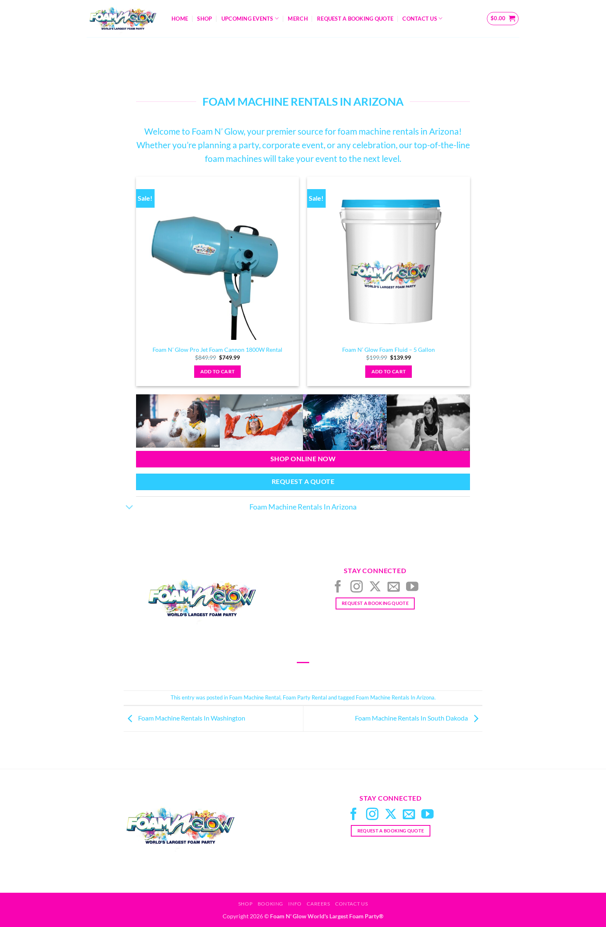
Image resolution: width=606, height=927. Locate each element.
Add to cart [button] (217, 371)
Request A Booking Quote (355, 18)
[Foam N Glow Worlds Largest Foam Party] (178, 421)
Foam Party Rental (305, 697)
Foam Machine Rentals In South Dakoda (412, 718)
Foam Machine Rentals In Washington (191, 718)
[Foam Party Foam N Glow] (261, 422)
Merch (298, 18)
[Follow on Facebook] (338, 587)
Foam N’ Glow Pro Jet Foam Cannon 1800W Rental (217, 349)
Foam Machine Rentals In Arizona (395, 697)
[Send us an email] (394, 587)
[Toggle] (130, 508)
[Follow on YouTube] (412, 587)
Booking (270, 904)
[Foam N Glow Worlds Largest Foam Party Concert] (428, 422)
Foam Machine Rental (254, 697)
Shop (204, 18)
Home (179, 18)
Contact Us (419, 18)
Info (294, 904)
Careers (318, 904)
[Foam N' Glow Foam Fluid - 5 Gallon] (388, 258)
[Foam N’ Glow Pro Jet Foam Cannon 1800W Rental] (217, 258)
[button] (503, 18)
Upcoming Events (247, 18)
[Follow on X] (375, 587)
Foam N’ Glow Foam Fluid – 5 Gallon (388, 349)
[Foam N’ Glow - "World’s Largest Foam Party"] (123, 18)
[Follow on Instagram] (356, 587)
